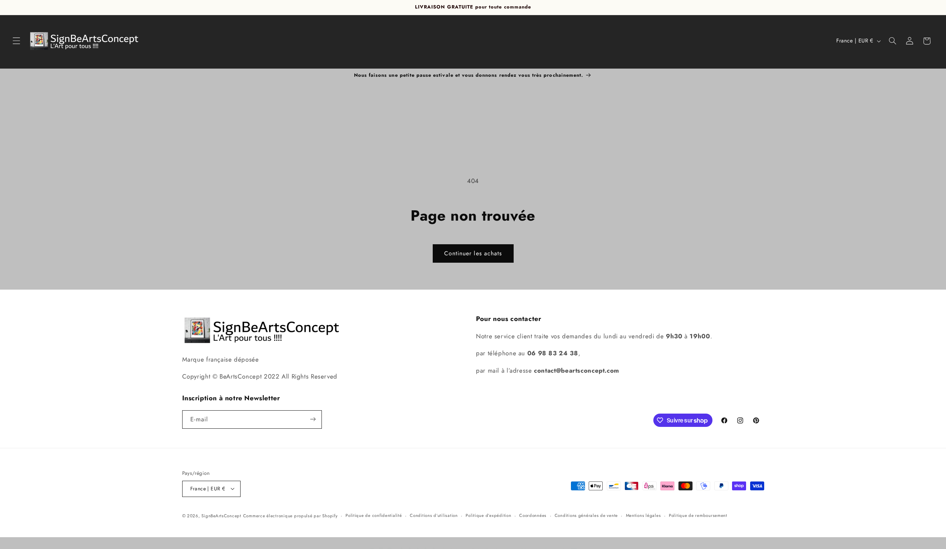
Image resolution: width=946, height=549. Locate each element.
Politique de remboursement (698, 515)
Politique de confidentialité (374, 515)
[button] (16, 40)
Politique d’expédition (488, 515)
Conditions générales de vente (586, 515)
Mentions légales (643, 515)
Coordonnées (533, 515)
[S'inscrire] (312, 419)
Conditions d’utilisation (434, 515)
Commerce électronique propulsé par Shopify (290, 515)
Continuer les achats (473, 253)
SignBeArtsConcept (221, 515)
